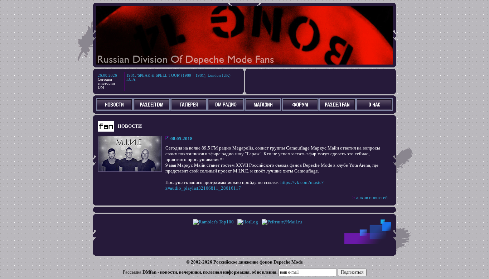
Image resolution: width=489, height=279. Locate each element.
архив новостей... (373, 197)
